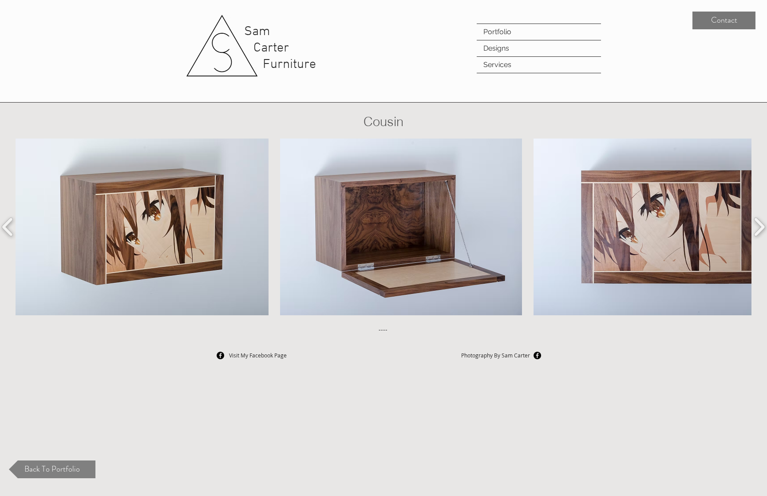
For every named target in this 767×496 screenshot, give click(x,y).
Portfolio (497, 32)
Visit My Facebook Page (258, 355)
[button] (142, 227)
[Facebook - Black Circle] (537, 355)
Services (497, 64)
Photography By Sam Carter (495, 355)
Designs (496, 48)
